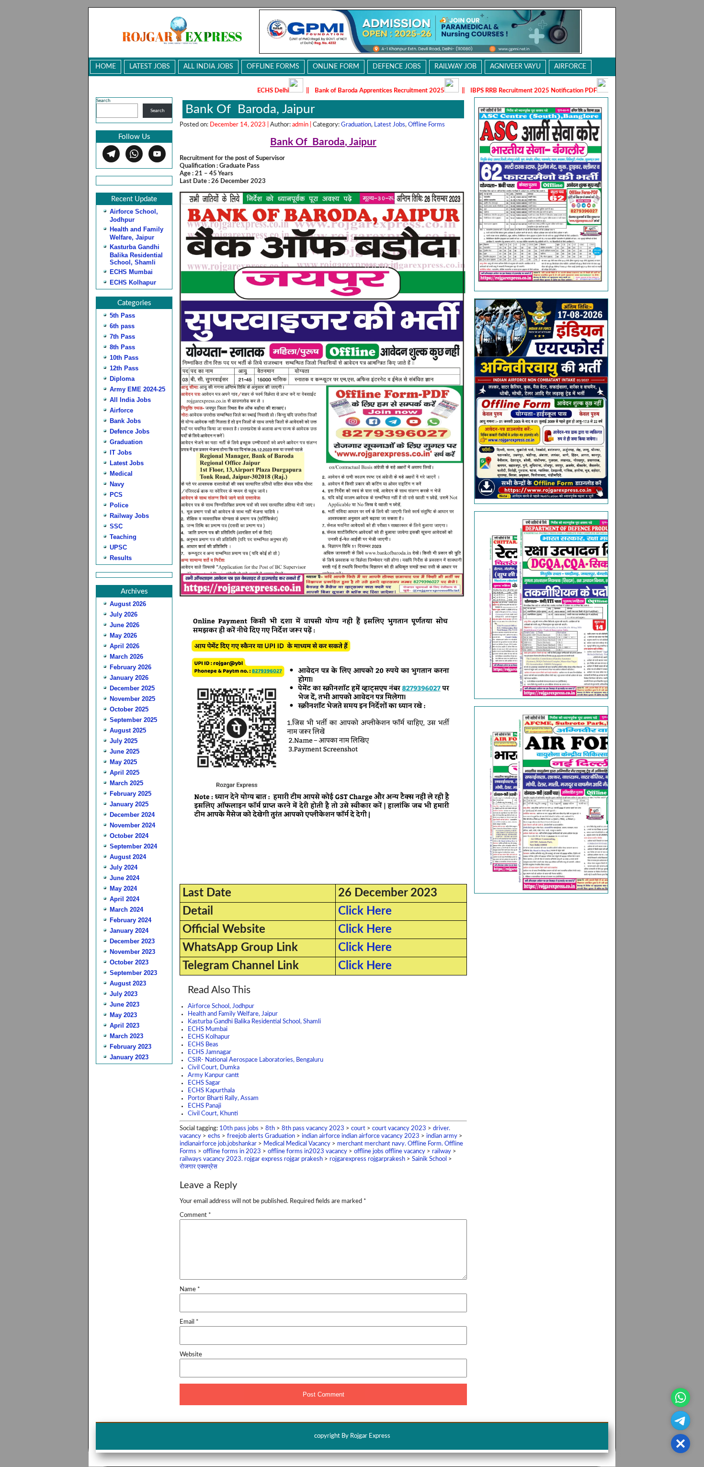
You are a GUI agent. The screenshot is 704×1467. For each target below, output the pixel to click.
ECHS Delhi (206, 91)
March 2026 (126, 656)
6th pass (122, 326)
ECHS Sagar (204, 1083)
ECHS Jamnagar (209, 1052)
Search (103, 100)
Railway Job (455, 66)
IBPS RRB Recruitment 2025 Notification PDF (466, 91)
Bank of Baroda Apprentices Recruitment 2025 (312, 91)
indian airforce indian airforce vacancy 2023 (361, 1136)
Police (119, 505)
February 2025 (130, 793)
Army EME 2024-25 (137, 389)
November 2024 (132, 825)
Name (190, 1289)
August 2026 (128, 603)
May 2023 (123, 1015)
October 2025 (129, 709)
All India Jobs (208, 66)
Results (121, 558)
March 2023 (126, 1036)
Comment (195, 1215)
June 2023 (124, 1004)
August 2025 (128, 730)
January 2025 (129, 804)
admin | (302, 125)
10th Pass (124, 357)
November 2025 (132, 698)
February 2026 (130, 667)
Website (191, 1355)
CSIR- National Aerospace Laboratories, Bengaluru (255, 1060)
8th (270, 1128)
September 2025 (133, 719)
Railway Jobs (129, 515)
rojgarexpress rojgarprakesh (367, 1159)
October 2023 (129, 962)
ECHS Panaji (204, 1106)
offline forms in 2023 (232, 1151)
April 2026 (124, 646)
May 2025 (123, 762)
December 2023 (132, 941)
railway (441, 1151)
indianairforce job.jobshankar (218, 1144)
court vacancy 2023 (399, 1128)
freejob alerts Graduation (261, 1136)
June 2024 (124, 878)
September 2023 (133, 972)
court (358, 1128)
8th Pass (122, 347)
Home (105, 66)
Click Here (365, 911)
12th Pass (124, 368)
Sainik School (429, 1159)
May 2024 (123, 888)
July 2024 (123, 867)
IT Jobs (121, 452)
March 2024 (126, 909)
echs (214, 1136)
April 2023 (124, 1025)
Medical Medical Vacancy (296, 1144)
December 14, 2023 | (240, 125)
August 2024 (128, 856)
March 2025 (126, 783)
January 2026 (129, 677)
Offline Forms (273, 66)
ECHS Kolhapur (133, 282)
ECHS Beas (203, 1045)
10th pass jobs (239, 1128)
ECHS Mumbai (131, 271)
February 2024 (130, 920)
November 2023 (132, 951)
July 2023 (123, 993)
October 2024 (129, 835)
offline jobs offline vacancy (389, 1151)
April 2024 (124, 899)
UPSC (118, 547)
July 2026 (123, 614)
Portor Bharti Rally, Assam (223, 1098)
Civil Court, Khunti (213, 1114)
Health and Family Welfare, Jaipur (233, 1014)
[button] (535, 605)
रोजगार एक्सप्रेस (198, 1167)
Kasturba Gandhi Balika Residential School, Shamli (136, 254)
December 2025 (132, 688)
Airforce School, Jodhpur (221, 1006)
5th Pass (122, 315)
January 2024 (129, 930)
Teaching (123, 536)
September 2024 (133, 846)
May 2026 (123, 635)
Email (189, 1322)
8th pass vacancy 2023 (313, 1128)
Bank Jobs (125, 420)
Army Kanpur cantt (213, 1075)
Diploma (122, 378)
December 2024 (132, 814)
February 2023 (130, 1046)
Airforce (570, 66)
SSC (116, 526)
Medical (121, 473)
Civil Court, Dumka (213, 1068)
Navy (117, 484)
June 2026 (124, 625)
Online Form (336, 66)
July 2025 (123, 741)
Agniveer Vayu (515, 66)
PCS (116, 494)
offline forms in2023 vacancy (307, 1151)
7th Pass (122, 336)
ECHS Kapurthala (211, 1091)
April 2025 (124, 772)
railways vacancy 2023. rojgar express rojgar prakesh (251, 1159)
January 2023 (129, 1057)
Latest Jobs (149, 66)
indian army (441, 1136)
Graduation (126, 442)
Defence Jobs (397, 66)
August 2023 (128, 983)
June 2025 (124, 751)
